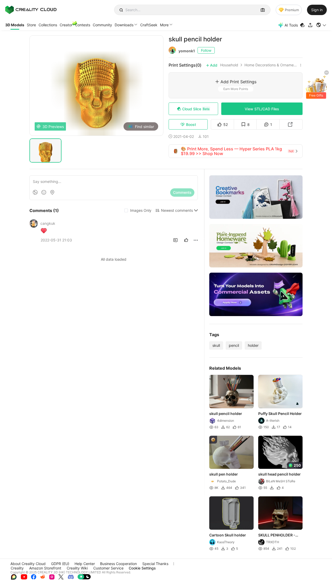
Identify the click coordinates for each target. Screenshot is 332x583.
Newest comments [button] (177, 210)
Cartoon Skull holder (227, 535)
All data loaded (113, 259)
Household (229, 65)
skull (216, 345)
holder (253, 345)
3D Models (14, 25)
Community (102, 25)
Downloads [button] (124, 25)
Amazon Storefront (45, 568)
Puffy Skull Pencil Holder (280, 413)
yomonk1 (187, 51)
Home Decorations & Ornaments (271, 65)
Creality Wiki (77, 568)
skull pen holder (223, 474)
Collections (48, 25)
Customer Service (108, 568)
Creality (17, 568)
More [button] (164, 25)
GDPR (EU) (60, 563)
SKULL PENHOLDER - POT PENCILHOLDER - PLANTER (277, 535)
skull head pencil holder (279, 474)
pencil (234, 345)
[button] (321, 25)
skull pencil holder (225, 413)
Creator (66, 25)
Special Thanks (155, 563)
